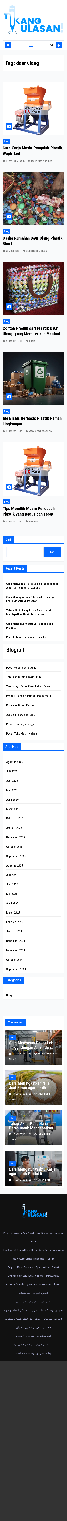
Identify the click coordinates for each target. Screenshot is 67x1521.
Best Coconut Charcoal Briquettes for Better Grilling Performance (33, 1250)
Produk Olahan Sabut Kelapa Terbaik (28, 696)
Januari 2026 (14, 828)
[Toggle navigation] (30, 45)
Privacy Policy (52, 1275)
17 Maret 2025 (14, 341)
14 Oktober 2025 (16, 161)
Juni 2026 (12, 781)
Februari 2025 (14, 922)
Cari (8, 539)
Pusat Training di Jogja (20, 724)
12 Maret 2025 (14, 431)
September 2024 (16, 969)
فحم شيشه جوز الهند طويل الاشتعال (33, 1336)
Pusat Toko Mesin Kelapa (21, 733)
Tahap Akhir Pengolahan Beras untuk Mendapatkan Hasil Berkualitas (31, 1128)
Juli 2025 (11, 875)
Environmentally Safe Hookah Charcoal (25, 1275)
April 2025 (12, 903)
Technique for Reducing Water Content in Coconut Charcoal (33, 1284)
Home (33, 1241)
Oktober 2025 (14, 846)
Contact (55, 1267)
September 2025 (16, 856)
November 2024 (15, 950)
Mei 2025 (11, 894)
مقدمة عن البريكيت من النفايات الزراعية (33, 1344)
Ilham (32, 341)
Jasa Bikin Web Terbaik (20, 714)
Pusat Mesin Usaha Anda (21, 667)
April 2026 (12, 799)
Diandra (33, 521)
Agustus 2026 (14, 762)
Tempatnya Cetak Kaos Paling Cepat (28, 686)
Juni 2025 (12, 884)
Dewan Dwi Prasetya (41, 431)
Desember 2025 (15, 837)
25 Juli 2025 (13, 251)
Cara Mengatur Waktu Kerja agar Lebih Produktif (32, 1171)
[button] (51, 45)
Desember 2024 (15, 941)
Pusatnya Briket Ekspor (20, 705)
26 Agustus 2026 (22, 1180)
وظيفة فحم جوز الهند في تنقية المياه (33, 1353)
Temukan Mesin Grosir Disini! (24, 677)
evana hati (44, 1180)
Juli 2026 (11, 771)
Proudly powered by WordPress (18, 1233)
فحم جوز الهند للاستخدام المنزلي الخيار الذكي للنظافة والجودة (33, 1310)
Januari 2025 (14, 931)
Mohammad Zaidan (42, 161)
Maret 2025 (13, 912)
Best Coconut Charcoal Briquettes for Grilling (33, 1258)
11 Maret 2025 (14, 521)
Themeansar (57, 1233)
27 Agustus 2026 (22, 1053)
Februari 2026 (14, 818)
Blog (6, 141)
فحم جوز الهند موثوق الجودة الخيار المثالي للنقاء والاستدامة (33, 1318)
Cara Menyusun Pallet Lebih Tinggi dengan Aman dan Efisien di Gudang (32, 1047)
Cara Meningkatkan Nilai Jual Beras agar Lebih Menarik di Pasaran (29, 1088)
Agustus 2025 (14, 865)
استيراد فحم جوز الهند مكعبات (33, 1293)
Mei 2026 (11, 790)
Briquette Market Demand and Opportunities (28, 1267)
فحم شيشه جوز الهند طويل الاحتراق (33, 1327)
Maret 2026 (13, 809)
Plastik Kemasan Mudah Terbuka (26, 637)
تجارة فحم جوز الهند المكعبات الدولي (33, 1301)
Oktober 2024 (14, 959)
